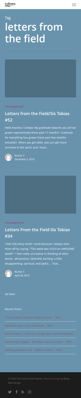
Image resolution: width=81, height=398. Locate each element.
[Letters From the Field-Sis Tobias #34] (40, 195)
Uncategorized (14, 106)
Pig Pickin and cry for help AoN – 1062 (29, 325)
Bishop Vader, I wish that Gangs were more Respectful (39, 333)
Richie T (19, 155)
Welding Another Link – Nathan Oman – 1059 (33, 350)
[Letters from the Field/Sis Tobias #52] (40, 78)
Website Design (52, 378)
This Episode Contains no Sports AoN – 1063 (32, 317)
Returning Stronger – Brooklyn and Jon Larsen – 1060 (38, 342)
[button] (74, 4)
